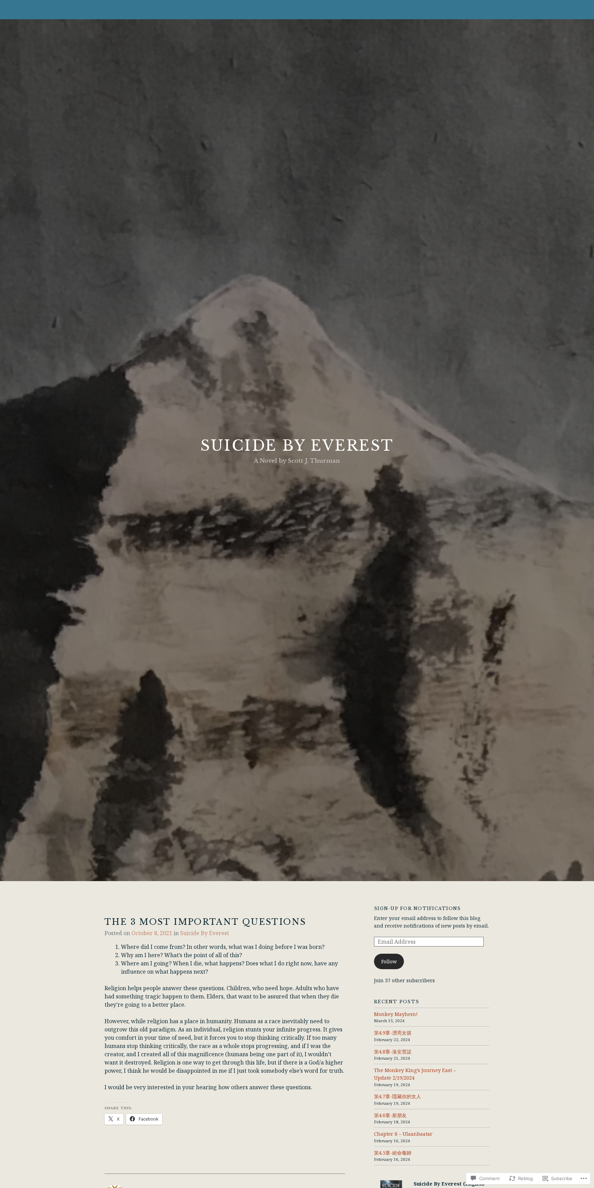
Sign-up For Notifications (417, 908)
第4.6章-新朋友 (390, 1115)
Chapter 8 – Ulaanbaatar (403, 1134)
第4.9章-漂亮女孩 (392, 1032)
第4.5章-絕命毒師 (392, 1152)
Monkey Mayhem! (396, 1014)
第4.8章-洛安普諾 (392, 1051)
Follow (389, 961)
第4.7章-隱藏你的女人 (397, 1096)
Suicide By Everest (297, 445)
